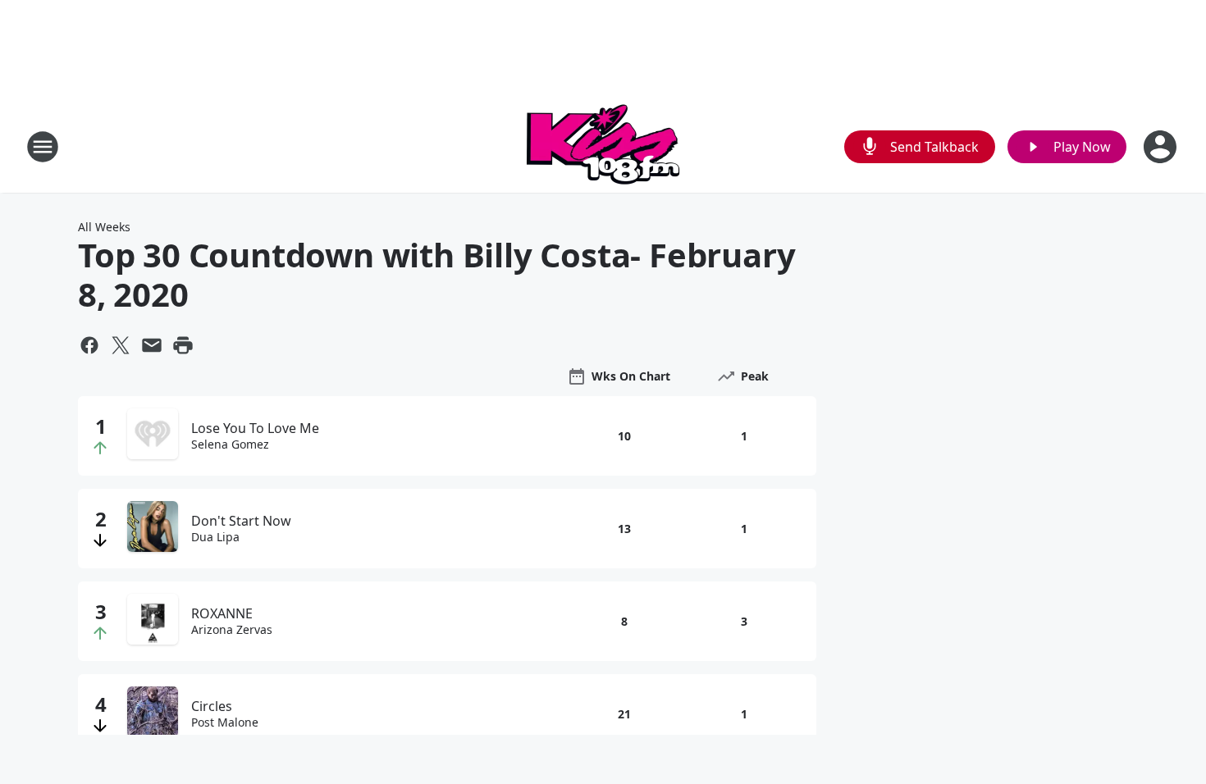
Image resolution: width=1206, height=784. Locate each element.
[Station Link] (603, 146)
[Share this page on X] (120, 345)
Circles (211, 706)
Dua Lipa (215, 537)
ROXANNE (222, 613)
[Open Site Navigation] (42, 146)
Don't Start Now (241, 521)
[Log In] (1162, 146)
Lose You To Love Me (255, 428)
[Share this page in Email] (151, 345)
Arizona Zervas (231, 629)
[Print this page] (182, 345)
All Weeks (104, 227)
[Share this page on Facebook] (89, 345)
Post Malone (224, 722)
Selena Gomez (230, 444)
